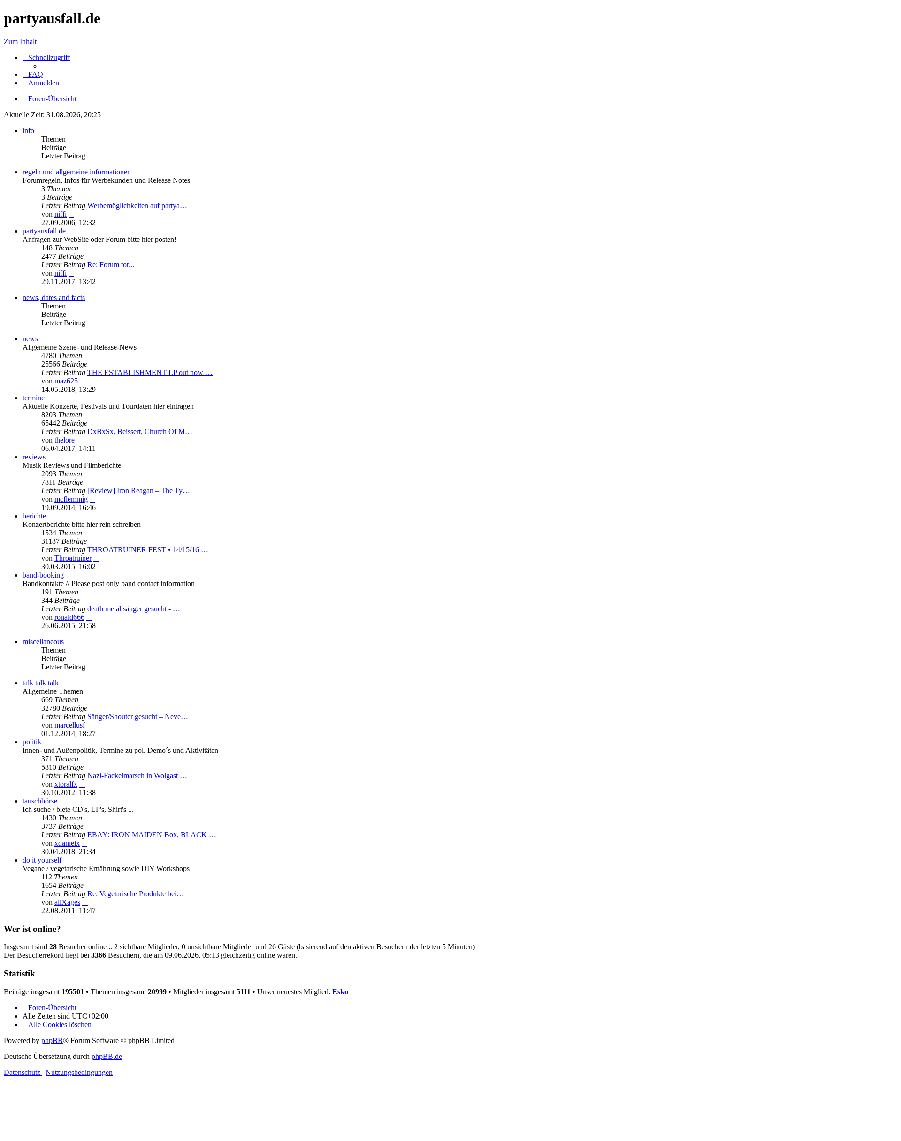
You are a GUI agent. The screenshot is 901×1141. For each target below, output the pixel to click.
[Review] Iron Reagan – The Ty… (138, 491)
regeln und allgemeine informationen (77, 172)
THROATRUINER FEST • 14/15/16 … (147, 550)
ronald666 (69, 617)
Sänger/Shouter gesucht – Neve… (137, 717)
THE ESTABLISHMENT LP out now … (150, 372)
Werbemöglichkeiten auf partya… (137, 206)
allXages (67, 902)
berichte (34, 516)
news (30, 339)
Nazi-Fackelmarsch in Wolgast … (137, 776)
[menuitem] (33, 74)
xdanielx (67, 843)
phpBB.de (107, 1056)
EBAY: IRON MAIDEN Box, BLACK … (151, 835)
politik (32, 742)
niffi (60, 214)
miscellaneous (43, 642)
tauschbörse (40, 801)
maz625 (66, 381)
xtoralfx (65, 784)
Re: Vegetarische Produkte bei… (135, 894)
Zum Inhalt (20, 41)
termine (34, 398)
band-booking (43, 575)
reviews (34, 457)
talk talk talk (41, 683)
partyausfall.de (44, 231)
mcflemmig (71, 499)
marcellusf (69, 725)
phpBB (52, 1040)
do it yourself (42, 860)
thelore (64, 440)
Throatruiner (73, 558)
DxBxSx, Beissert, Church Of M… (139, 431)
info (28, 131)
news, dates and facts (54, 297)
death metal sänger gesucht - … (133, 609)
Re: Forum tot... (110, 265)
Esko (340, 992)
